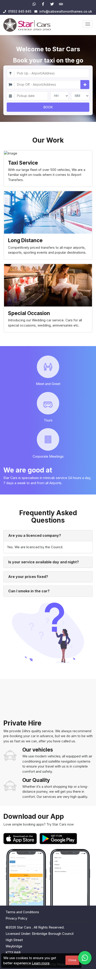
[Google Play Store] (58, 838)
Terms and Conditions (22, 912)
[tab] (48, 535)
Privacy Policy (16, 918)
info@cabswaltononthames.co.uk (65, 11)
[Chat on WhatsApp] (85, 958)
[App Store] (21, 838)
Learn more (41, 963)
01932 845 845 (19, 11)
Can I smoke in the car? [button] (29, 591)
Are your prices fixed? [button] (28, 576)
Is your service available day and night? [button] (43, 562)
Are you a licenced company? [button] (34, 535)
